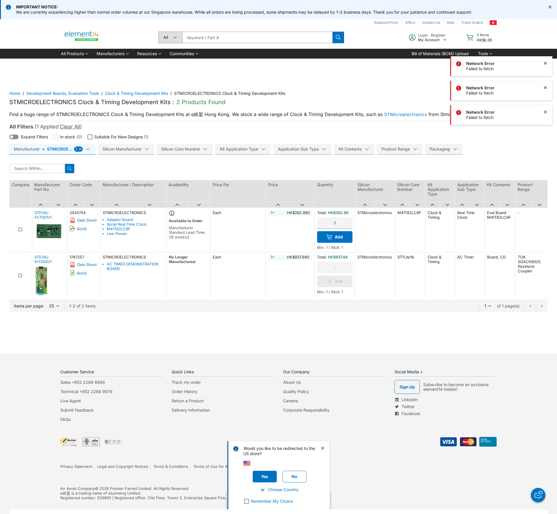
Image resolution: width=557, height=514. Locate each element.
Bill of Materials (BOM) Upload (440, 53)
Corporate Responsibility (306, 410)
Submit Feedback (77, 410)
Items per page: (29, 305)
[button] (74, 54)
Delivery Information (191, 410)
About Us (292, 382)
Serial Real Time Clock (127, 224)
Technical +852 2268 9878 (86, 391)
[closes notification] (550, 7)
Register (438, 35)
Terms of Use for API (212, 466)
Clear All (70, 127)
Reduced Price (386, 22)
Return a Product (188, 400)
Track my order (186, 382)
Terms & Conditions (170, 466)
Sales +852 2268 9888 (82, 382)
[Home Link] (81, 37)
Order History (184, 391)
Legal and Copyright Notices (122, 466)
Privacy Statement (76, 466)
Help (450, 22)
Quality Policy (296, 391)
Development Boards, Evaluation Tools (62, 93)
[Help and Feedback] (538, 495)
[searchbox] (257, 37)
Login (423, 35)
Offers (410, 22)
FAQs (65, 419)
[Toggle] (14, 137)
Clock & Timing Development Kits (136, 93)
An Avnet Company (77, 488)
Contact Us (431, 22)
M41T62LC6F (119, 229)
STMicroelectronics (405, 114)
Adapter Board (120, 219)
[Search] (338, 37)
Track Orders (472, 22)
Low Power (117, 233)
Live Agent (70, 400)
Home (14, 93)
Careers (290, 400)
